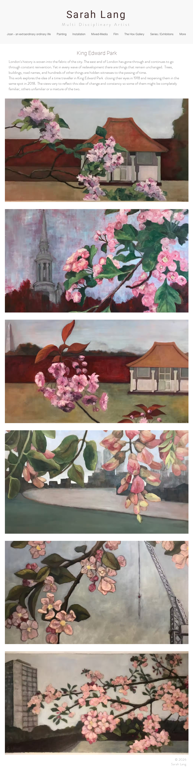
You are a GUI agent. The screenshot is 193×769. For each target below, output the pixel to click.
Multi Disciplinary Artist (96, 24)
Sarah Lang (96, 14)
